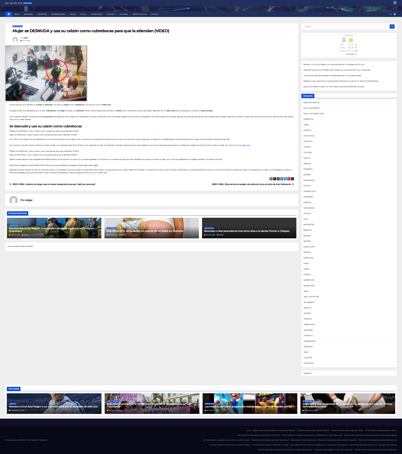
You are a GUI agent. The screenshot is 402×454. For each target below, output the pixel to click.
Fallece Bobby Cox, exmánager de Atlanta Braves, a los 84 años (259, 435)
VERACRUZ (308, 347)
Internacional (58, 14)
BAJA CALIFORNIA (311, 108)
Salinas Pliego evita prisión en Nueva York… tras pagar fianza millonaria (373, 445)
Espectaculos (140, 14)
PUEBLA (307, 274)
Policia (154, 14)
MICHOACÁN (308, 224)
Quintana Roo (309, 286)
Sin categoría (17, 26)
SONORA (307, 313)
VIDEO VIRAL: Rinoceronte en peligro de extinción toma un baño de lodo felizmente (251, 184)
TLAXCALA (308, 335)
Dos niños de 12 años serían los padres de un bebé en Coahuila (145, 230)
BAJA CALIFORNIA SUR (313, 114)
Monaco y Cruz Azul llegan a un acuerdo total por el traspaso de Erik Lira (333, 64)
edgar (25, 38)
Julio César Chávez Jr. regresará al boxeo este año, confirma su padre (226, 440)
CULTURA (307, 152)
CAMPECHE (308, 119)
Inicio (17, 14)
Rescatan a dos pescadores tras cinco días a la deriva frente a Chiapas (246, 230)
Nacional (28, 14)
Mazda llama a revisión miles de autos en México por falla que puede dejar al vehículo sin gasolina (323, 440)
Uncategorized (309, 341)
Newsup (34, 440)
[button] (391, 14)
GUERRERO (308, 197)
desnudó (146, 139)
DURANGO (307, 169)
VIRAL (306, 352)
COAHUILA (308, 141)
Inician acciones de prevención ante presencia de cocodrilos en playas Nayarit (370, 435)
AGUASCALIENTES (311, 102)
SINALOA (307, 308)
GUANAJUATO (309, 191)
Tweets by (307, 373)
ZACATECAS (308, 363)
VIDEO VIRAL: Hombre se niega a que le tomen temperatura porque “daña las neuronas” (54, 184)
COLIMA (306, 147)
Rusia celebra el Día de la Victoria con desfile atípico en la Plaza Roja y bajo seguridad (319, 445)
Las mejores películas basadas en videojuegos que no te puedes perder (332, 75)
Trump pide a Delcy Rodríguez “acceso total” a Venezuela (333, 449)
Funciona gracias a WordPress (15, 440)
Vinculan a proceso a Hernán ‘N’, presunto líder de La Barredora (375, 449)
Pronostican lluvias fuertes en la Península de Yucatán (270, 445)
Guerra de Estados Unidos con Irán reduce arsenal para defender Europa (333, 87)
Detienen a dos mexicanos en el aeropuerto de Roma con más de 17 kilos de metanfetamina (340, 81)
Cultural (123, 14)
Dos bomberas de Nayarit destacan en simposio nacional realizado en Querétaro (51, 229)
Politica (111, 14)
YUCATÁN (307, 358)
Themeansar (43, 440)
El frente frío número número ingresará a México (313, 430)
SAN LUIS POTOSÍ (311, 297)
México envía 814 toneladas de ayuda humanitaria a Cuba (378, 440)
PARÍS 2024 (308, 258)
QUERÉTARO (308, 280)
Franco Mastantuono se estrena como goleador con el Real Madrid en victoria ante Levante (312, 435)
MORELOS (307, 230)
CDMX (306, 125)
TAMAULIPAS (309, 324)
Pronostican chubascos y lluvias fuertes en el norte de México (229, 445)
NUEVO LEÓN (309, 247)
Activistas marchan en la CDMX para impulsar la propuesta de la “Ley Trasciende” (337, 70)
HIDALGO (307, 202)
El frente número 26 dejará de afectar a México (381, 430)
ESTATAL (307, 186)
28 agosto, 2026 (17, 410)
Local (83, 14)
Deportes (42, 14)
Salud (73, 14)
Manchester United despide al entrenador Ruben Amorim (270, 440)
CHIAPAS (307, 130)
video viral (246, 145)
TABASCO (307, 319)
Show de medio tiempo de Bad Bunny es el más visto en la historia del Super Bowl (285, 449)
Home (249, 430)
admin (26, 235)
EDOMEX (307, 175)
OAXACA (307, 252)
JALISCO (307, 213)
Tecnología (96, 14)
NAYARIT (307, 241)
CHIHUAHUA (309, 136)
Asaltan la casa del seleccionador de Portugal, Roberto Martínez (274, 430)
